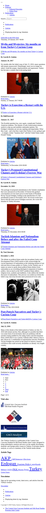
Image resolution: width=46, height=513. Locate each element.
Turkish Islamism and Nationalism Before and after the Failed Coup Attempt (20, 239)
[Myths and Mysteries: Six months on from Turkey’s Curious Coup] (23, 53)
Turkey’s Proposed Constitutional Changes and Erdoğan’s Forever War (21, 171)
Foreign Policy (24, 464)
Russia (21, 470)
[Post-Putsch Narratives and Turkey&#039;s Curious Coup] (21, 319)
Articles (12, 15)
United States (5, 472)
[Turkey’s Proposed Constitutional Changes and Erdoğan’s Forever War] (23, 179)
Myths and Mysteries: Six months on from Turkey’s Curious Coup (21, 45)
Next (6, 389)
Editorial (8, 7)
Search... (4, 19)
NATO (10, 470)
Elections (27, 459)
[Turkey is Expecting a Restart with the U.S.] (16, 112)
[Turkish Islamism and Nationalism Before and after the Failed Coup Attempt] (23, 248)
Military (4, 470)
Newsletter (4, 486)
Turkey (35, 468)
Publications (9, 13)
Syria (26, 469)
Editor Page (13, 11)
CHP (13, 459)
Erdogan (9, 463)
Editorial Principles (15, 9)
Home (7, 5)
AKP (6, 458)
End (6, 391)
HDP (33, 464)
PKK (15, 469)
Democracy (19, 459)
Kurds (37, 464)
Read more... (5, 98)
